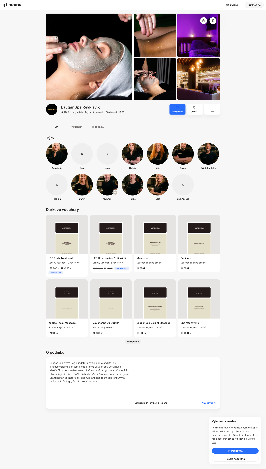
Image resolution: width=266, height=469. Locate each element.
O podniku (98, 126)
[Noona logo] (12, 5)
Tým (55, 126)
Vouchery (77, 126)
